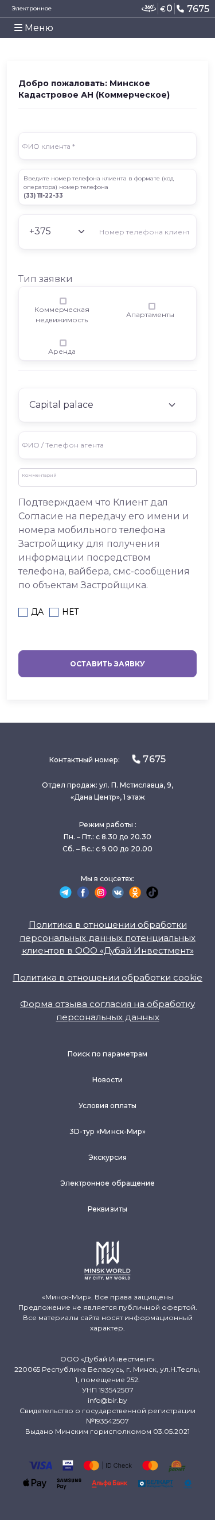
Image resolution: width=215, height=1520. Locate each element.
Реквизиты (107, 1209)
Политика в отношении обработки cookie (107, 977)
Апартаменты (150, 314)
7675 (198, 8)
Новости (107, 1079)
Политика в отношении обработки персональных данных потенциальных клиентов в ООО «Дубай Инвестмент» (107, 937)
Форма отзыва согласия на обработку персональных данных (107, 1010)
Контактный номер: (107, 759)
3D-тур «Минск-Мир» (107, 1131)
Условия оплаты (108, 1105)
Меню (37, 27)
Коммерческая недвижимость (61, 314)
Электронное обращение (107, 1183)
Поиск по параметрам (107, 1054)
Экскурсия (107, 1157)
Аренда (62, 351)
